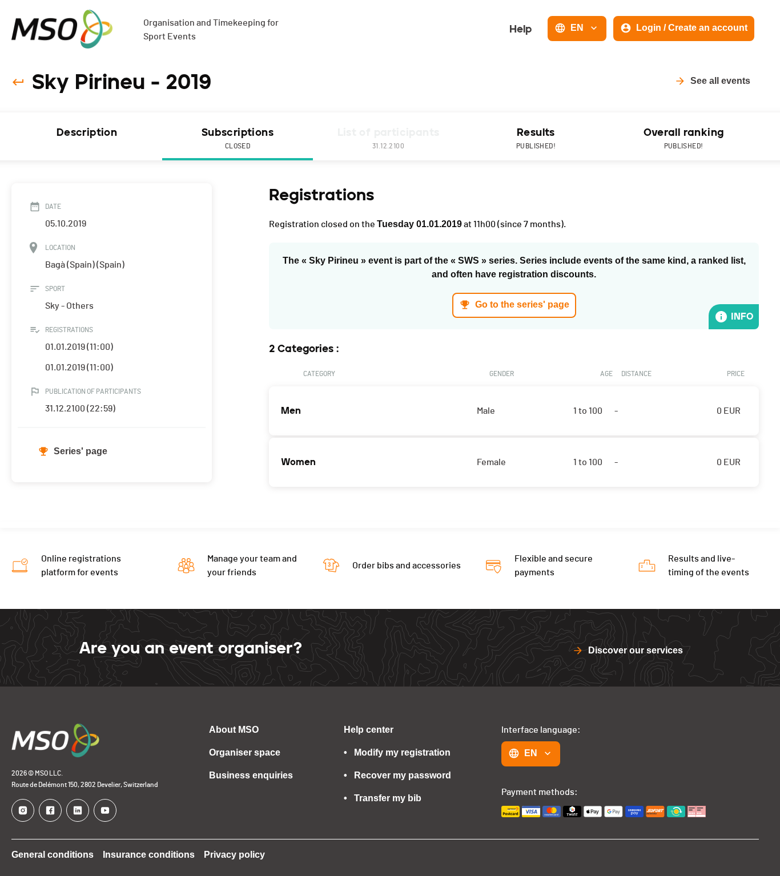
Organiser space (244, 752)
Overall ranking (684, 138)
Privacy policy (234, 854)
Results (536, 138)
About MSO (234, 729)
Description (87, 132)
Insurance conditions (149, 854)
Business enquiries (251, 775)
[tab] (86, 136)
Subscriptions (238, 138)
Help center (368, 729)
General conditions (52, 854)
